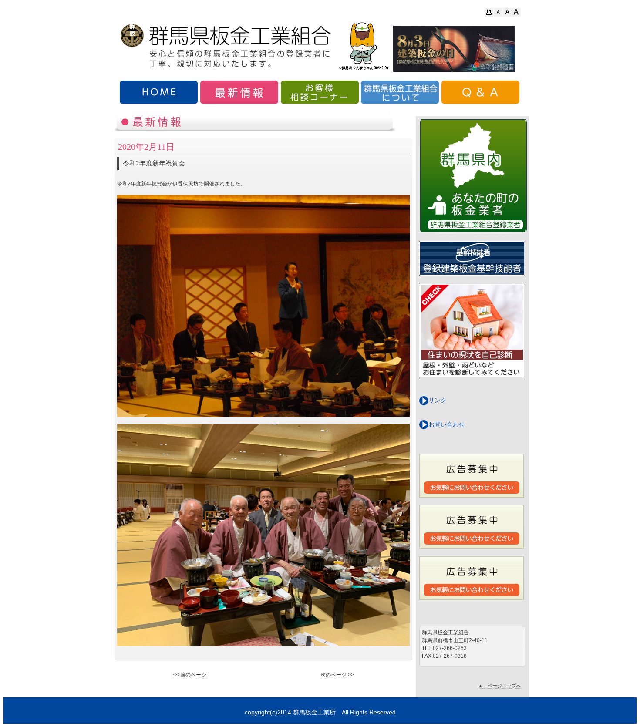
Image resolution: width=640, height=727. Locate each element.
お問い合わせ (446, 424)
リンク (437, 400)
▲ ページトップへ (499, 685)
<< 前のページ (189, 675)
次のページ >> (337, 675)
